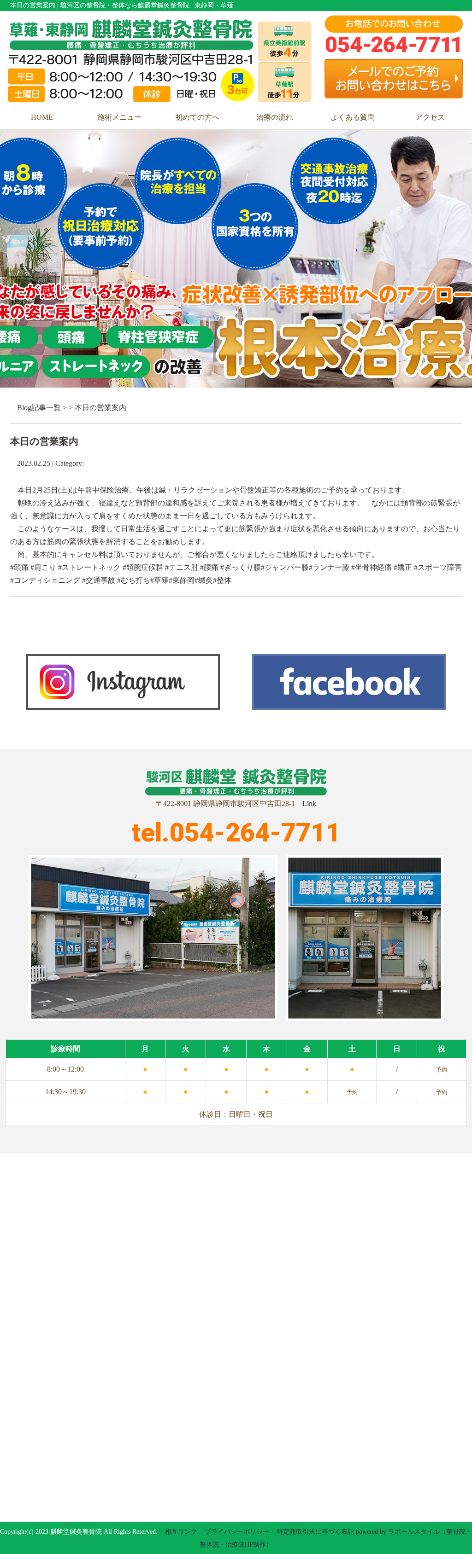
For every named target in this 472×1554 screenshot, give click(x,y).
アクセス (430, 117)
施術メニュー (119, 117)
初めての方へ (197, 117)
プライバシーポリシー (237, 1531)
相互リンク (181, 1531)
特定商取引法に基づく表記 (315, 1531)
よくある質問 (352, 117)
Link (309, 803)
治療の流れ (274, 117)
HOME (42, 117)
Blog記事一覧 (39, 408)
